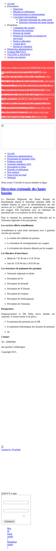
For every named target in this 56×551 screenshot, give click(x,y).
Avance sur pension (16, 57)
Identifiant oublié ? (12, 544)
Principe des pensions (23, 30)
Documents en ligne (16, 167)
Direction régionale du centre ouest (35, 19)
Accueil (10, 3)
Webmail (11, 177)
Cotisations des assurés (24, 27)
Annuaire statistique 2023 (19, 164)
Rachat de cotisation (22, 46)
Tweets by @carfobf (10, 449)
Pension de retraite (21, 33)
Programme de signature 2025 (21, 159)
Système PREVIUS (16, 52)
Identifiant (8, 499)
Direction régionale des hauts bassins (36, 22)
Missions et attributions (24, 11)
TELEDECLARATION (18, 54)
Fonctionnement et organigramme (29, 14)
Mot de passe (10, 507)
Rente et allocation (22, 41)
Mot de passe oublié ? (10, 533)
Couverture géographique (25, 17)
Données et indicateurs (18, 169)
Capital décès (19, 43)
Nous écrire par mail (16, 175)
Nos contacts (13, 172)
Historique (18, 9)
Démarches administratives (19, 49)
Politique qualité (14, 161)
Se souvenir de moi (13, 516)
